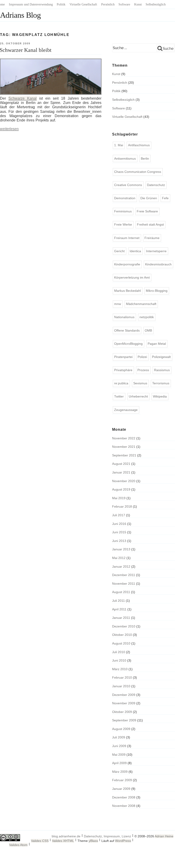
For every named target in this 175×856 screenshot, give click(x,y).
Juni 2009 (119, 746)
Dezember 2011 (123, 575)
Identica (135, 251)
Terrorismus (160, 383)
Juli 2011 (118, 600)
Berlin (145, 158)
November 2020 (123, 481)
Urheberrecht (138, 396)
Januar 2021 (121, 472)
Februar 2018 (122, 506)
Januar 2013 (121, 549)
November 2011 (123, 583)
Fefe (165, 198)
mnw (117, 304)
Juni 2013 (119, 541)
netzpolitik (146, 317)
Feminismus (123, 211)
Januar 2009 (121, 789)
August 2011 (121, 592)
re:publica (121, 383)
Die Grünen (148, 198)
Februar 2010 (122, 677)
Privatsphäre (123, 370)
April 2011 (119, 609)
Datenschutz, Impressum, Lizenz (107, 836)
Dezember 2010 (123, 626)
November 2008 (123, 806)
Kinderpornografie (127, 264)
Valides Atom (18, 845)
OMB (148, 330)
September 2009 (124, 720)
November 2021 (123, 446)
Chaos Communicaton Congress (137, 172)
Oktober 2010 (122, 635)
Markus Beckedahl (127, 290)
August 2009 (121, 729)
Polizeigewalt (161, 357)
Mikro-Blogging (156, 290)
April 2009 (119, 763)
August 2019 (121, 489)
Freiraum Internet (126, 238)
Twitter (119, 396)
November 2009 (123, 703)
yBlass (93, 841)
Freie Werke (123, 224)
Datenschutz (156, 185)
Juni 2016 (119, 524)
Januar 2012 (121, 566)
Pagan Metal (157, 343)
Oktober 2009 (122, 712)
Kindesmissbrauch (158, 264)
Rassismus (162, 370)
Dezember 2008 (123, 797)
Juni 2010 (119, 660)
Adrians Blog (20, 15)
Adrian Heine (164, 836)
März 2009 (120, 771)
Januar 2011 (121, 617)
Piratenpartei (123, 357)
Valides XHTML (63, 841)
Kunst (138, 4)
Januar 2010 (121, 686)
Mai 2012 (119, 558)
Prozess (143, 370)
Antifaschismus (139, 145)
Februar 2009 (122, 780)
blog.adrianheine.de (66, 836)
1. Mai (118, 145)
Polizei (142, 357)
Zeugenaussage (126, 410)
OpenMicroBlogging (128, 343)
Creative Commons (128, 185)
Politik (61, 4)
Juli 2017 (118, 515)
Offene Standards (127, 330)
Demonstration (124, 198)
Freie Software (147, 211)
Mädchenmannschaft (141, 304)
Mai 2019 (119, 498)
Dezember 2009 (123, 695)
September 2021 (124, 455)
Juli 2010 (118, 652)
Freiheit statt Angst (150, 224)
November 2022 (123, 438)
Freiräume (152, 238)
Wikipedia (160, 396)
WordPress (123, 841)
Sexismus (140, 383)
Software (124, 4)
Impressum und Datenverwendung (31, 4)
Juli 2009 (118, 737)
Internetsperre (156, 251)
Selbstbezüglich (156, 4)
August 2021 (121, 464)
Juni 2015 (119, 532)
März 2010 (120, 669)
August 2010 (121, 643)
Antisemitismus (125, 158)
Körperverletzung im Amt (132, 277)
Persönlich (108, 4)
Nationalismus (124, 317)
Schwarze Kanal (22, 98)
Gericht (119, 251)
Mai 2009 (119, 754)
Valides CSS (40, 841)
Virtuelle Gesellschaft (83, 4)
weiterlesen (9, 129)
